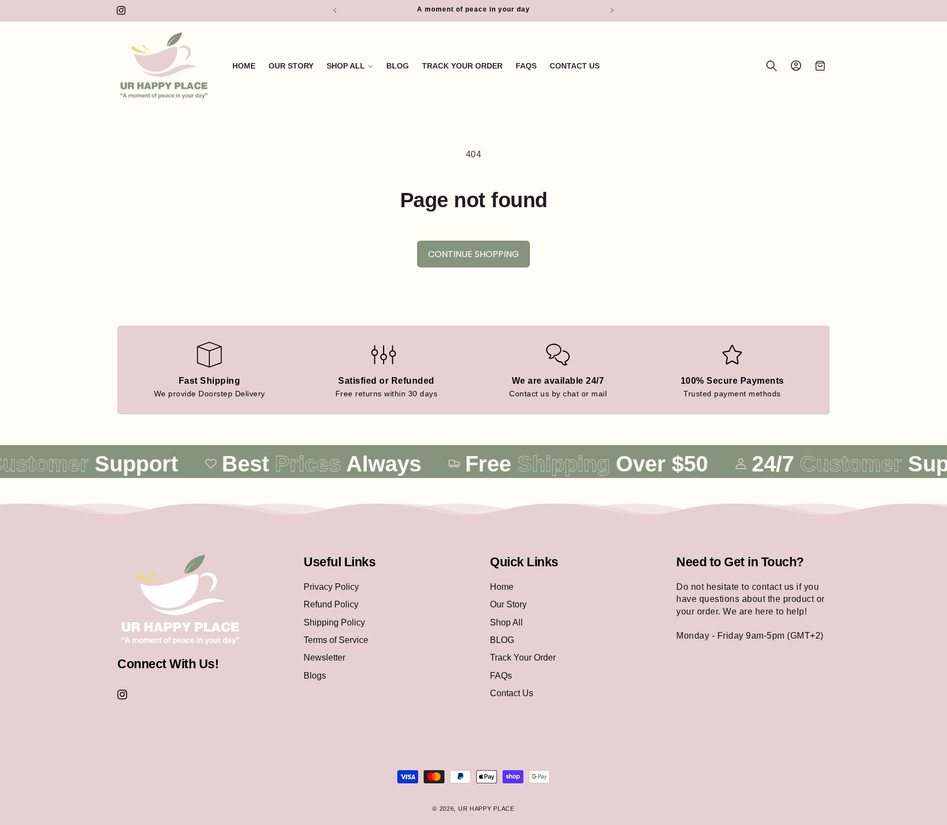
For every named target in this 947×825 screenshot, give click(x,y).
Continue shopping (473, 254)
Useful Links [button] (339, 562)
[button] (350, 65)
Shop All (506, 622)
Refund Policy (331, 603)
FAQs (501, 675)
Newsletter (324, 657)
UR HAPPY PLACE (486, 808)
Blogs (315, 675)
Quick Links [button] (524, 562)
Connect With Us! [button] (168, 663)
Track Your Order (523, 657)
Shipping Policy (334, 622)
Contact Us (511, 692)
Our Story (508, 603)
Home (502, 586)
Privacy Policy (331, 586)
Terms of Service (336, 639)
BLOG (502, 639)
